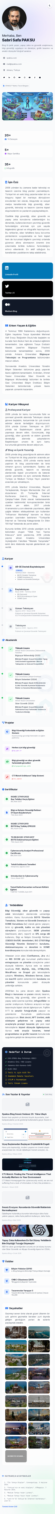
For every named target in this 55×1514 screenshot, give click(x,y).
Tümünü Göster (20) (9, 1507)
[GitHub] (14, 78)
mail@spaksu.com (14, 64)
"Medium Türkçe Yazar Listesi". (20, 1493)
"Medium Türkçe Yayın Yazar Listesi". (23, 1496)
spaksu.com (12, 58)
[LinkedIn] (9, 78)
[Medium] (19, 78)
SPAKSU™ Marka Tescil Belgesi (17, 86)
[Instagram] (25, 78)
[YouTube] (30, 78)
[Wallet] (40, 78)
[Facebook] (35, 78)
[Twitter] (4, 78)
